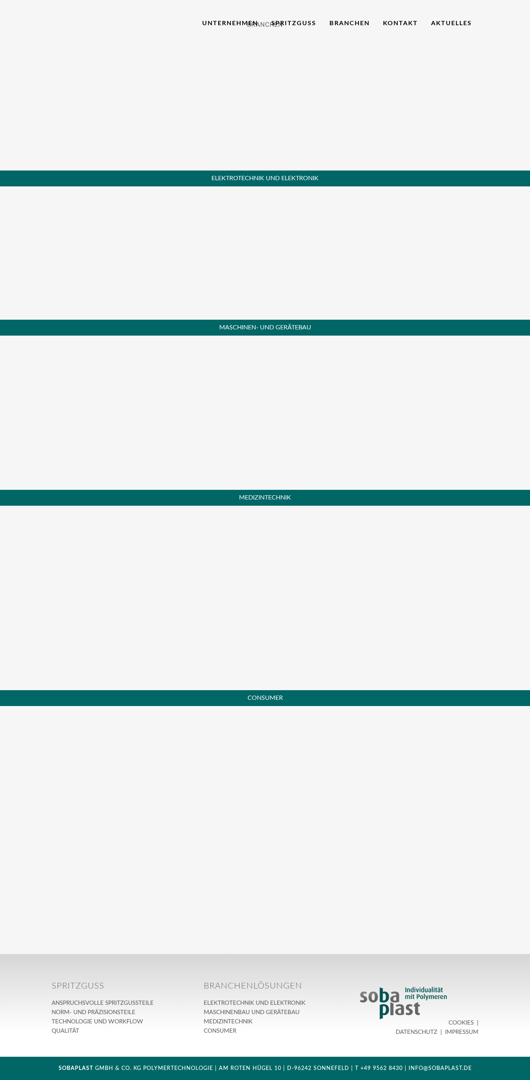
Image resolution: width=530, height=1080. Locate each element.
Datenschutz (417, 1032)
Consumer (220, 1031)
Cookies (462, 1023)
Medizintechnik (228, 1022)
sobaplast (76, 1068)
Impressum (460, 1032)
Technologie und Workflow (97, 1022)
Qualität (65, 1031)
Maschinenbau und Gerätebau (252, 1012)
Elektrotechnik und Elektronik (254, 1003)
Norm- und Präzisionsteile (93, 1012)
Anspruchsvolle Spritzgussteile (103, 1003)
